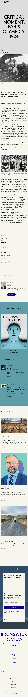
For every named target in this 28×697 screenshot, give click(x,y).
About (14, 662)
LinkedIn (13, 619)
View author (11, 294)
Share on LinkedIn (16, 83)
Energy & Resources (5, 488)
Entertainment (4, 238)
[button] (4, 83)
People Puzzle (7, 255)
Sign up (14, 607)
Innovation (9, 365)
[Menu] (26, 2)
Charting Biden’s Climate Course (11, 492)
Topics (14, 655)
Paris (2, 243)
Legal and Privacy (13, 687)
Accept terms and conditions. (13, 612)
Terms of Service (13, 678)
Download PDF (24, 83)
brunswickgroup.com (9, 671)
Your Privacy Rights (14, 693)
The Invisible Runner (7, 542)
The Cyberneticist (12, 369)
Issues (14, 658)
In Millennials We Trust (8, 440)
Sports (2, 240)
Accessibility (13, 675)
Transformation (9, 486)
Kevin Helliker (5, 51)
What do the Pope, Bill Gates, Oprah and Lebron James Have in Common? (17, 389)
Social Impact (3, 242)
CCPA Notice (13, 681)
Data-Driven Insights (11, 384)
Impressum (13, 684)
